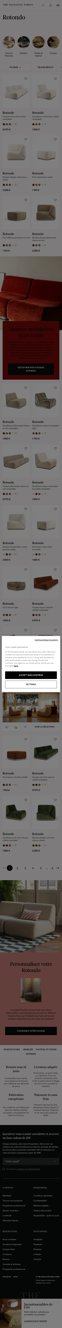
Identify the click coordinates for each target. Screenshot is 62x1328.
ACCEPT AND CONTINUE (31, 675)
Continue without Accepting (46, 640)
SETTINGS (31, 684)
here (16, 666)
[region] (30, 664)
